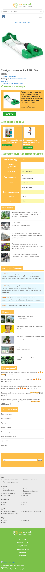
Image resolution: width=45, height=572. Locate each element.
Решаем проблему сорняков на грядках (15, 393)
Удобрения (27, 489)
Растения (5, 500)
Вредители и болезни (30, 491)
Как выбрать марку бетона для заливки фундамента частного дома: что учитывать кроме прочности (27, 236)
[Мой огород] (22, 7)
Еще (3, 518)
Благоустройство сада (10, 480)
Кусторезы (5, 423)
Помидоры (6, 495)
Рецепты (26, 520)
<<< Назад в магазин (22, 22)
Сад (2, 477)
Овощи (25, 495)
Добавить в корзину (8, 76)
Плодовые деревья (30, 480)
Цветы (25, 502)
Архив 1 (5, 522)
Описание (4, 81)
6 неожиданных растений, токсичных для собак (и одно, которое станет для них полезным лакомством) (26, 214)
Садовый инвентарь (8, 436)
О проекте (22, 539)
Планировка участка (9, 511)
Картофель (27, 493)
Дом (3, 509)
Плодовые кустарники (10, 482)
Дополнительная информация (12, 84)
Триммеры (5, 441)
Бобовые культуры (9, 493)
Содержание (22, 546)
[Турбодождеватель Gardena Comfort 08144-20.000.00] (28, 148)
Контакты (22, 552)
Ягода (25, 504)
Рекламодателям (22, 549)
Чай (4, 504)
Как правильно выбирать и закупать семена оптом (19, 372)
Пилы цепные (6, 427)
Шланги (4, 445)
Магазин (22, 555)
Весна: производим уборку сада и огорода (16, 379)
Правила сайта (22, 542)
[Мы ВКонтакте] (3, 17)
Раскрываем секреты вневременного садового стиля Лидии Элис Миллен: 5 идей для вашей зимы (27, 246)
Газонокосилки (6, 414)
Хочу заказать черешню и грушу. (20, 305)
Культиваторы (6, 418)
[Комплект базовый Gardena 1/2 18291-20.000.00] (7, 146)
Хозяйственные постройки (32, 511)
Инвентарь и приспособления (8, 490)
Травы (5, 502)
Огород (4, 486)
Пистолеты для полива (18, 79)
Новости (5, 520)
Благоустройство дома (10, 513)
